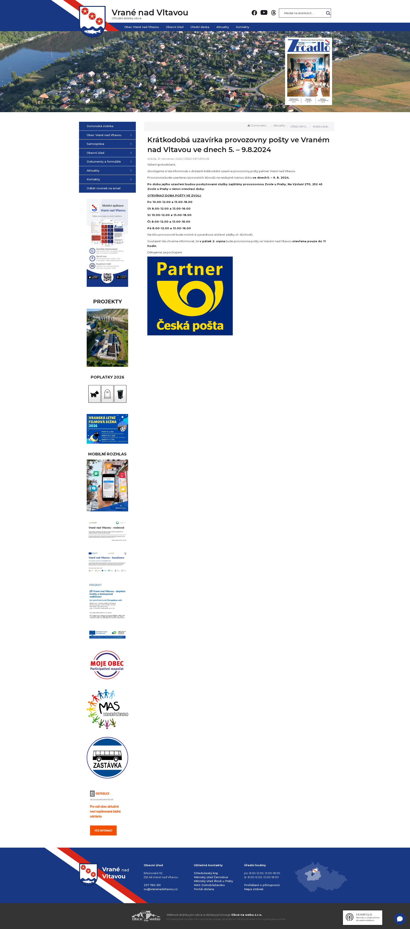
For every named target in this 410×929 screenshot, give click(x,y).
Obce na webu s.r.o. (246, 914)
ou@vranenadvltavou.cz (161, 889)
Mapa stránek (254, 889)
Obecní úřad (174, 27)
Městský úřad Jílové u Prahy (213, 881)
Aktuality (222, 27)
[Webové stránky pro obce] (121, 916)
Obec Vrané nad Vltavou (141, 27)
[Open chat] (400, 919)
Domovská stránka (260, 125)
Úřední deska (199, 27)
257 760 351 (152, 885)
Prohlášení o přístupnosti (262, 885)
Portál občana (204, 889)
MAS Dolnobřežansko (209, 885)
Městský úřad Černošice (211, 877)
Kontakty (242, 27)
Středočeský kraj (206, 873)
